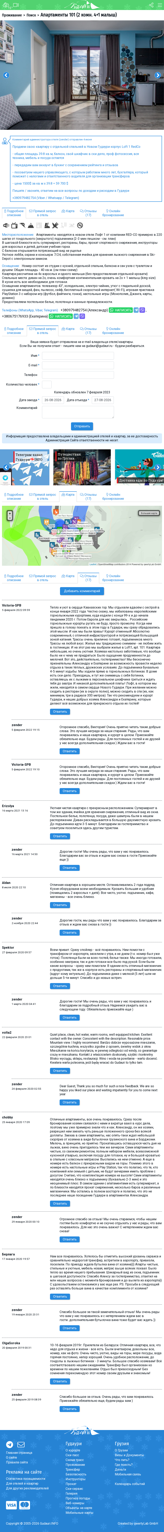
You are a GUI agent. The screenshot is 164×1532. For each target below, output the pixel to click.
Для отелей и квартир (22, 1483)
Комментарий (27, 408)
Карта (69, 211)
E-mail (33, 365)
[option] (82, 75)
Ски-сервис (74, 1489)
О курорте (73, 1450)
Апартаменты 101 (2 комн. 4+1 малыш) (79, 15)
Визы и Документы (129, 1455)
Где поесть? (124, 1465)
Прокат (71, 1484)
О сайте (11, 1457)
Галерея (71, 1493)
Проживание (12, 15)
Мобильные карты (79, 1513)
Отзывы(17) (90, 213)
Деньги (120, 1469)
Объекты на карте (79, 1508)
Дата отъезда (78, 400)
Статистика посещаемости (25, 1479)
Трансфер (73, 1469)
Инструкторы (76, 1479)
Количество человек (22, 384)
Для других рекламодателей (27, 1488)
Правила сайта (17, 1462)
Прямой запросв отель (44, 213)
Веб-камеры (75, 1503)
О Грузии (121, 1450)
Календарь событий (130, 1484)
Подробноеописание (15, 213)
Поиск (31, 15)
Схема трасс (75, 1460)
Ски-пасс (72, 1455)
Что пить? (122, 1460)
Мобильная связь (128, 1474)
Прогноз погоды (78, 1498)
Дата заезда (29, 400)
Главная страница (19, 1453)
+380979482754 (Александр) (84, 310)
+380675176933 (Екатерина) (25, 316)
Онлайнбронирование (113, 213)
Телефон (31, 375)
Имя (35, 356)
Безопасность (76, 1474)
